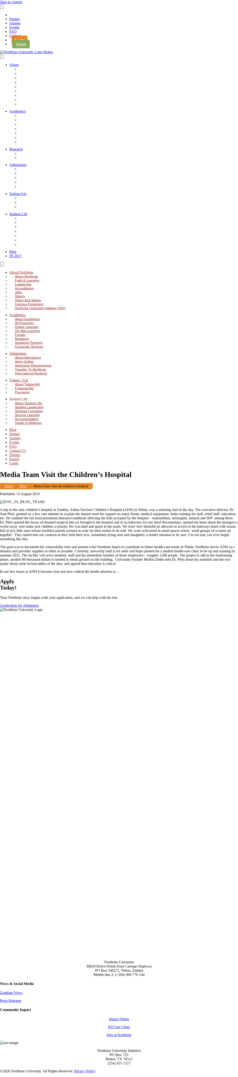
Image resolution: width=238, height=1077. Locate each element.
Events (14, 27)
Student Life (18, 214)
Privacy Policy (85, 1071)
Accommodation (32, 236)
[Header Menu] (2, 6)
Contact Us (17, 451)
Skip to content (11, 2)
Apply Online (29, 173)
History (25, 91)
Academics (17, 111)
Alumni (14, 23)
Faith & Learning (32, 73)
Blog (13, 252)
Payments (28, 207)
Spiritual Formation (33, 227)
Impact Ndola (119, 1019)
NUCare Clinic (119, 1027)
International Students (35, 187)
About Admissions (33, 169)
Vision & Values (31, 95)
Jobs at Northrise (119, 1035)
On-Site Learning (32, 129)
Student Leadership (34, 222)
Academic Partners (34, 137)
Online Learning (31, 124)
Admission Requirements (38, 178)
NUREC (26, 157)
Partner (14, 19)
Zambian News (11, 993)
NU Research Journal (35, 153)
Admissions (17, 165)
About (14, 65)
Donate (21, 44)
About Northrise (31, 69)
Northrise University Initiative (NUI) (44, 104)
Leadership (28, 78)
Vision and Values (28, 300)
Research (16, 149)
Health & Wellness (33, 240)
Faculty (26, 133)
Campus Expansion (34, 100)
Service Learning (32, 231)
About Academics (33, 115)
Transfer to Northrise (35, 182)
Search (14, 459)
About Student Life (33, 218)
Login (13, 463)
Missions (27, 244)
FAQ (13, 31)
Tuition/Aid (17, 194)
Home (9, 486)
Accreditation (30, 82)
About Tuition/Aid (32, 198)
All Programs (29, 120)
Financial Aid (29, 202)
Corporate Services (34, 142)
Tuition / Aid (18, 380)
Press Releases (10, 1001)
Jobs (24, 87)
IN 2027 (15, 256)
